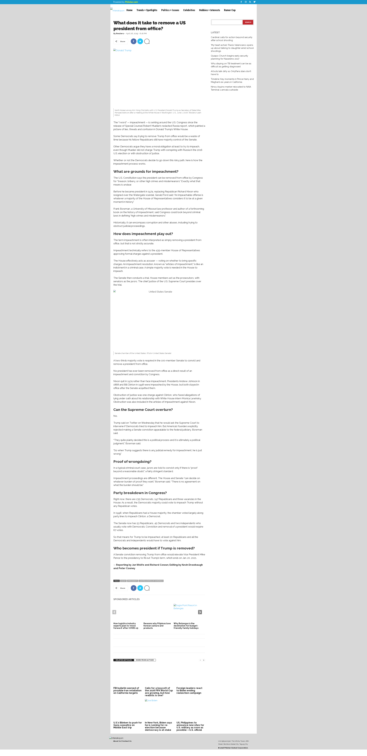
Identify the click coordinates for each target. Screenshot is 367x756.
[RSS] (250, 2)
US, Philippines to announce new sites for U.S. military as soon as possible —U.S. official (190, 726)
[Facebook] (241, 2)
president (132, 581)
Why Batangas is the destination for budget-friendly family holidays (186, 625)
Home (129, 10)
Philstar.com (131, 2)
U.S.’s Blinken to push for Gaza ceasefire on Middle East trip (127, 725)
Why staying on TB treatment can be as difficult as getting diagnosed (231, 65)
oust (123, 581)
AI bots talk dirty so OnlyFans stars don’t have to (231, 73)
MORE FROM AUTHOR (145, 660)
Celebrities (189, 10)
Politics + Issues (170, 10)
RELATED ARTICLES (124, 660)
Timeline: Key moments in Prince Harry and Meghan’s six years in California (232, 80)
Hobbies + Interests (209, 10)
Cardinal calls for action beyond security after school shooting (231, 39)
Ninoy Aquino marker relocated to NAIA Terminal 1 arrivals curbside (231, 88)
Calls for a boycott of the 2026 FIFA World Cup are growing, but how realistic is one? (159, 692)
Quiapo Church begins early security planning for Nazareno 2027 (229, 57)
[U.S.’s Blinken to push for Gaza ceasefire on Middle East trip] (127, 710)
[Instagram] (245, 2)
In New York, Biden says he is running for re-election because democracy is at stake (158, 726)
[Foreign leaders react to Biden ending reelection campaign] (190, 675)
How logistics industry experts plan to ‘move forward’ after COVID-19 (125, 625)
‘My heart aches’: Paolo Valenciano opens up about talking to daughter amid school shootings (232, 48)
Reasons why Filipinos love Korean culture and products (157, 625)
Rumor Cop (230, 10)
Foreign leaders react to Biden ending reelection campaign (189, 690)
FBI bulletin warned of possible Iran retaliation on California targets (127, 690)
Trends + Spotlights (146, 10)
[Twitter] (254, 2)
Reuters (120, 33)
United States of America (151, 581)
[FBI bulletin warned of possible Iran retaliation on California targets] (127, 675)
